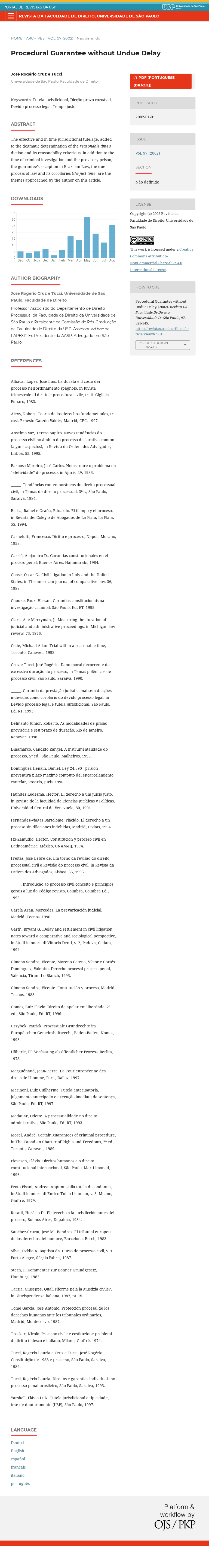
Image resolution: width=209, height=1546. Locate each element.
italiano (17, 1475)
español (18, 1458)
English (17, 1450)
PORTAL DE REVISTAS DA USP (30, 7)
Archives (35, 38)
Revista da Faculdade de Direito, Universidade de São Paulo (89, 16)
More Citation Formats (153, 345)
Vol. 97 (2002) (60, 38)
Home (17, 38)
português (20, 1483)
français (18, 1467)
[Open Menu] (10, 16)
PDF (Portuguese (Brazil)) (154, 81)
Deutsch (18, 1442)
